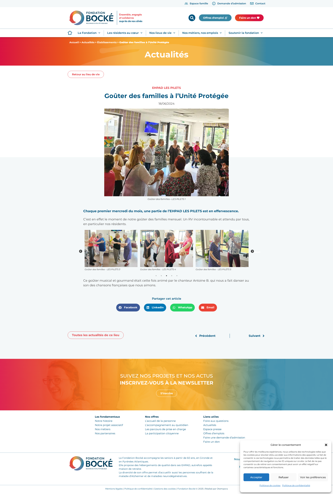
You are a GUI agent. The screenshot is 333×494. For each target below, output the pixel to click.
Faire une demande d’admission (224, 437)
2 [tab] (161, 275)
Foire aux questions (215, 421)
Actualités (88, 42)
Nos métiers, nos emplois (200, 33)
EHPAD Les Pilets (166, 88)
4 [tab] (171, 275)
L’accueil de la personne (160, 421)
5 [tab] (177, 275)
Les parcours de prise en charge (165, 429)
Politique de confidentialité (296, 485)
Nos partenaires (105, 433)
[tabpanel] (111, 251)
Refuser (284, 477)
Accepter (256, 477)
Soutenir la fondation (244, 33)
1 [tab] (156, 275)
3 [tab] (166, 275)
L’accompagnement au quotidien (166, 425)
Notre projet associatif (109, 425)
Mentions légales (114, 488)
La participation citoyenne (162, 433)
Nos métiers (102, 429)
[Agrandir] (244, 234)
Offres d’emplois (213, 433)
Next (252, 251)
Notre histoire (103, 421)
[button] (326, 445)
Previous (80, 251)
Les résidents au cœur (123, 33)
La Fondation (87, 33)
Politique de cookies (269, 485)
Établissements (107, 42)
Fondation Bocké (186, 488)
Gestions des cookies (165, 488)
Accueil (74, 42)
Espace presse (212, 429)
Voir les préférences (313, 477)
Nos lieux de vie (160, 33)
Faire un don (211, 441)
